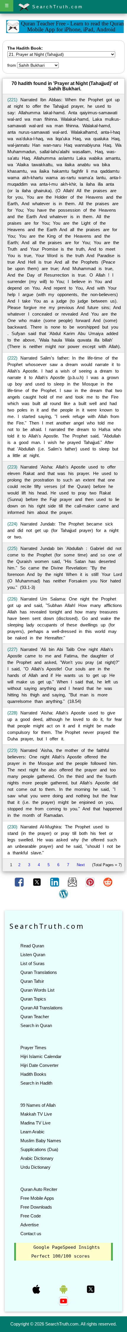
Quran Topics (33, 998)
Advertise (29, 1224)
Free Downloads (36, 1206)
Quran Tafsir (32, 981)
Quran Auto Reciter (38, 1189)
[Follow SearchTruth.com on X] (90, 1289)
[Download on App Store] (37, 1289)
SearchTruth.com (56, 6)
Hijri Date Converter (39, 1065)
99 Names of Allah (38, 1105)
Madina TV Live (35, 1122)
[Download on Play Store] (64, 1289)
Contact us (30, 1233)
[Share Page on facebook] (20, 881)
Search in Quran (36, 1025)
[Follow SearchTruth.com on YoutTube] (63, 1300)
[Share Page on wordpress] (63, 893)
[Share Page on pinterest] (91, 881)
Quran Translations (38, 972)
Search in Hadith (36, 1082)
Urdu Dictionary (35, 1167)
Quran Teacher (34, 1016)
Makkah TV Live (36, 1113)
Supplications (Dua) (39, 1149)
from (11, 65)
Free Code (30, 1215)
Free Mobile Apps (37, 1198)
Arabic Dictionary (36, 1158)
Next (81, 865)
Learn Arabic (32, 1131)
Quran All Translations (41, 1007)
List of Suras (32, 963)
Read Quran (32, 945)
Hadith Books (33, 1074)
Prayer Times (33, 1047)
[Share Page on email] (73, 881)
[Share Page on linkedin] (55, 881)
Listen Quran (32, 954)
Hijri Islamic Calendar (40, 1056)
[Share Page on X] (37, 881)
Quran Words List (37, 990)
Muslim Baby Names (40, 1140)
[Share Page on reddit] (107, 881)
